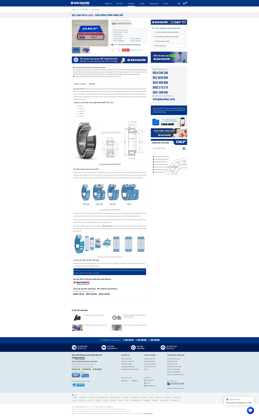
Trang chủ (108, 3)
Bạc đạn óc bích (92, 397)
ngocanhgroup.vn (150, 385)
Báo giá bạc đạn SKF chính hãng (129, 369)
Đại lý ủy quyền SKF (126, 359)
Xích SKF (126, 400)
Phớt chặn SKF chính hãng (174, 366)
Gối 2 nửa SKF (90, 400)
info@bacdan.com (164, 99)
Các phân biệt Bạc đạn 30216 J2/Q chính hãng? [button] (166, 36)
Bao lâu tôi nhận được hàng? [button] (161, 41)
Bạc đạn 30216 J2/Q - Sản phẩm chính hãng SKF (97, 15)
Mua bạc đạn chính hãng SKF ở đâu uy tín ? (95, 325)
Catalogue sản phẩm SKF (128, 366)
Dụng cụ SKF (113, 400)
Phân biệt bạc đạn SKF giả (136, 400)
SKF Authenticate (135, 72)
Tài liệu (142, 3)
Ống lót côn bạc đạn (177, 397)
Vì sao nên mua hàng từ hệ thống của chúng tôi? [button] (166, 32)
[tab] (169, 32)
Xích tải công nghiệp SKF (173, 372)
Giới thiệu (119, 3)
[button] (179, 3)
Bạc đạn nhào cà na (167, 397)
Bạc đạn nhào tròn (83, 397)
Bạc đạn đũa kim (134, 397)
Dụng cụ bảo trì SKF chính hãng (175, 374)
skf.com (147, 383)
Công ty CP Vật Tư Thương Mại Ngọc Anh (104, 407)
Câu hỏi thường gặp (149, 361)
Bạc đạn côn (151, 397)
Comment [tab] (92, 84)
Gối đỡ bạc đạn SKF (172, 361)
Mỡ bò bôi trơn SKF (172, 364)
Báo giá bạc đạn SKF (164, 400)
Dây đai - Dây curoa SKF (173, 369)
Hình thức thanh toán (150, 366)
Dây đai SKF (105, 400)
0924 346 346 (160, 73)
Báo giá (166, 3)
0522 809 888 (160, 83)
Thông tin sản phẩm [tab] (79, 84)
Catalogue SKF (154, 3)
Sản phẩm (131, 3)
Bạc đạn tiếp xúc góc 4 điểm (102, 397)
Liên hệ (146, 369)
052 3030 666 (160, 78)
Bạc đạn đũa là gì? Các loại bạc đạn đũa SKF (135, 325)
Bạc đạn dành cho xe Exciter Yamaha (94, 315)
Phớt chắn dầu (98, 400)
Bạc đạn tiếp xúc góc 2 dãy (115, 397)
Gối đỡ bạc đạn (82, 400)
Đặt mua (126, 50)
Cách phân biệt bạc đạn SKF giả (175, 388)
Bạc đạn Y (74, 400)
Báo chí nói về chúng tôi (127, 361)
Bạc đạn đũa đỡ (126, 397)
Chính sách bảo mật (149, 359)
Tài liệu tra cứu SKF (126, 364)
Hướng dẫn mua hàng (136, 50)
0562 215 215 (160, 87)
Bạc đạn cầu (75, 397)
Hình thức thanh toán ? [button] (159, 46)
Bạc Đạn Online (117, 76)
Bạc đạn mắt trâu (143, 397)
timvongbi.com (149, 380)
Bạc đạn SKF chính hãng (173, 359)
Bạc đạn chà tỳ (159, 397)
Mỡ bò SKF (120, 400)
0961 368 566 (160, 92)
